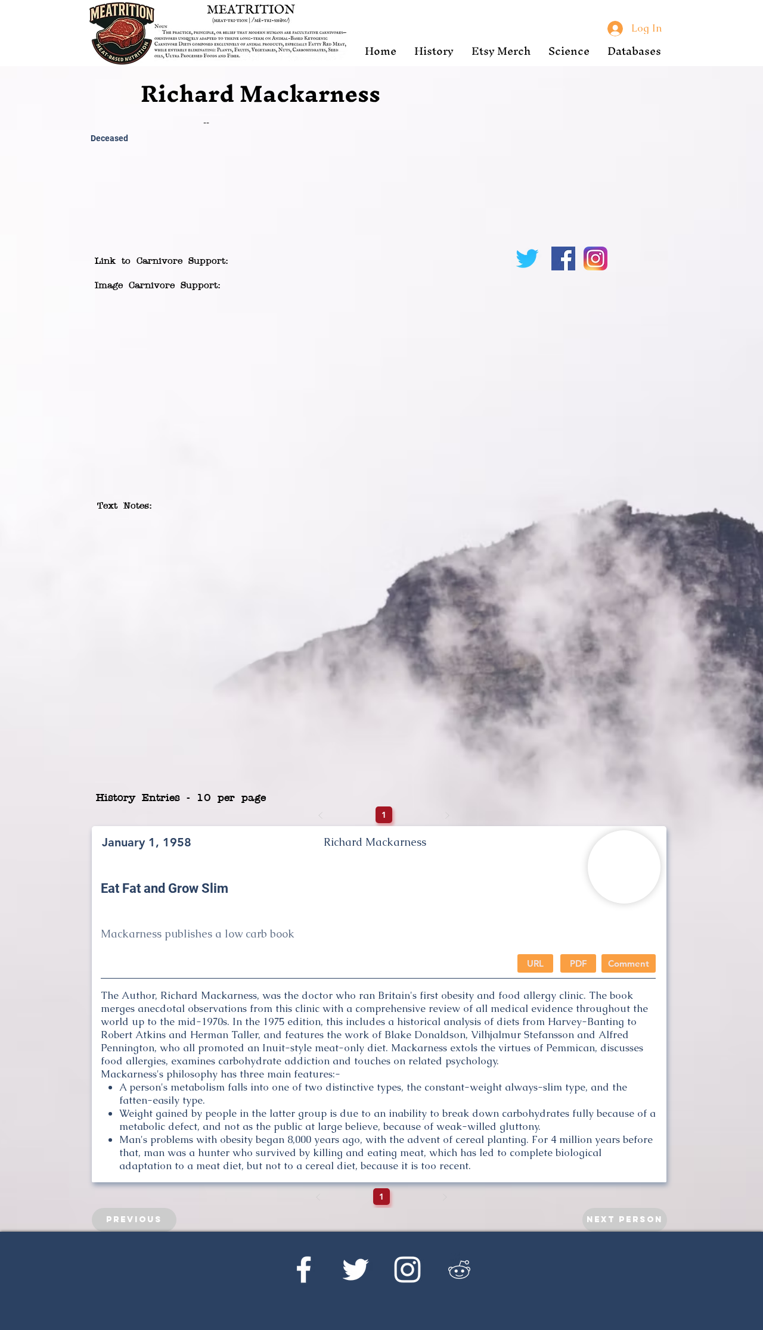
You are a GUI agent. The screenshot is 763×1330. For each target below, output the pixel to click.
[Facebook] (303, 1269)
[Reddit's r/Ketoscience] (459, 1269)
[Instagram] (407, 1269)
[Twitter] (355, 1269)
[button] (434, 51)
